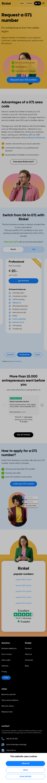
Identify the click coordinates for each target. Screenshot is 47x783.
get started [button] (23, 281)
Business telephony (9, 648)
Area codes (5, 660)
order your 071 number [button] (23, 484)
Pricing (4, 672)
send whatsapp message (16, 744)
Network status (7, 706)
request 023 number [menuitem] (23, 597)
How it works (6, 654)
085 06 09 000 (12, 739)
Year (34, 249)
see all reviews (23, 435)
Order (6, 677)
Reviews (28, 648)
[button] (37, 3)
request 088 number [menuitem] (23, 585)
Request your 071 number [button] (23, 80)
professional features (35, 138)
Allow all (25, 763)
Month (13, 249)
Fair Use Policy (17, 361)
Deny (25, 770)
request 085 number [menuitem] (23, 579)
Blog (27, 666)
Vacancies (29, 660)
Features (4, 666)
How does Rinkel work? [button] (23, 162)
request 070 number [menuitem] (23, 591)
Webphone (16, 303)
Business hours (18, 322)
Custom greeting (19, 319)
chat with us (11, 750)
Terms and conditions (9, 700)
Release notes (7, 712)
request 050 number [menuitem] (24, 603)
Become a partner (8, 694)
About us (28, 654)
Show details (25, 777)
